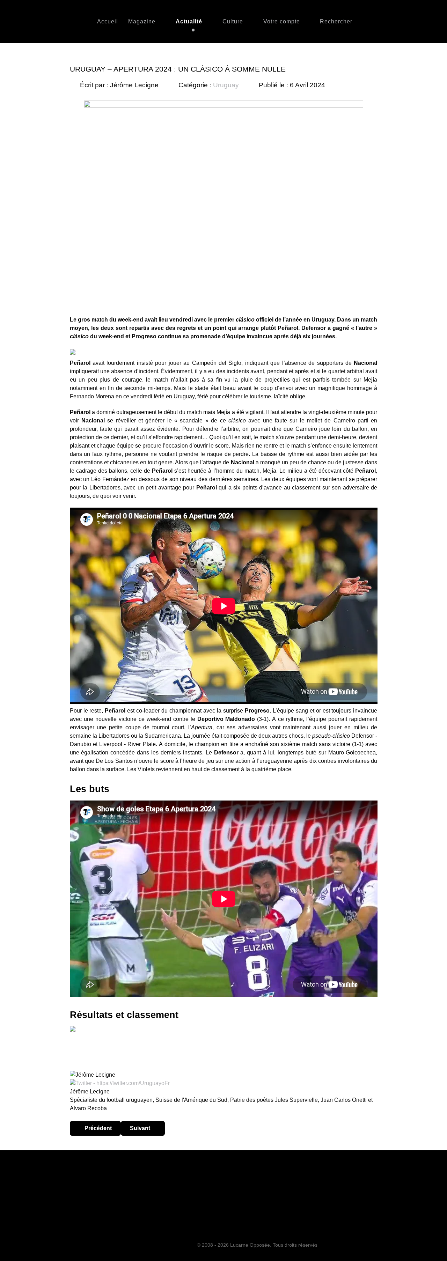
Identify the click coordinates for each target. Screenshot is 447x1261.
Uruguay (226, 85)
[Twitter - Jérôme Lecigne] (120, 1083)
